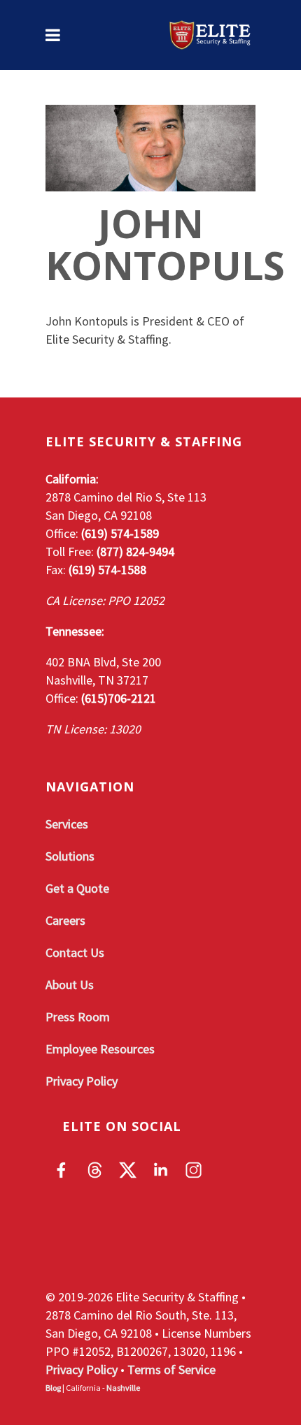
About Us (70, 985)
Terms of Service (171, 1369)
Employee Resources (100, 1049)
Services (67, 824)
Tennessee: (75, 631)
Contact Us (75, 952)
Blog (53, 1387)
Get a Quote (77, 888)
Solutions (70, 856)
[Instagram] (193, 1170)
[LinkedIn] (160, 1170)
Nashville (123, 1387)
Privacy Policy (82, 1081)
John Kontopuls (165, 243)
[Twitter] (127, 1170)
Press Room (78, 1017)
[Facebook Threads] (95, 1170)
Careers (65, 920)
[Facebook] (62, 1170)
